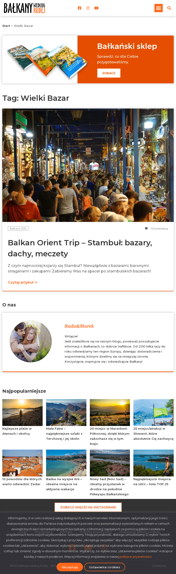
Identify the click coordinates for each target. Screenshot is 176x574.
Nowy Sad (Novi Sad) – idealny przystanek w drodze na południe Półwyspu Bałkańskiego (109, 486)
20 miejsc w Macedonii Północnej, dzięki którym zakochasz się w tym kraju (109, 436)
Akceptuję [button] (70, 567)
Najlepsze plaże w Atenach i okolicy (17, 431)
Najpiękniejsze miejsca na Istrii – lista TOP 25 (152, 481)
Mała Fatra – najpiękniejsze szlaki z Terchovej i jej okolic (64, 433)
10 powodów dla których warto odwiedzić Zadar (22, 481)
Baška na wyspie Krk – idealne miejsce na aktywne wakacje (64, 484)
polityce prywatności (135, 556)
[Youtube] (96, 8)
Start (6, 26)
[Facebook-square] (79, 8)
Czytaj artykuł (21, 282)
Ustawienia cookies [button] (104, 567)
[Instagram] (88, 8)
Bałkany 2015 (18, 228)
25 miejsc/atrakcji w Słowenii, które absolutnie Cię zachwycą (153, 433)
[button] (158, 8)
